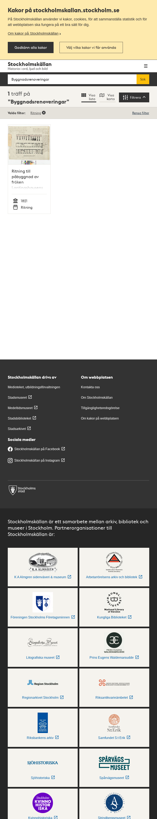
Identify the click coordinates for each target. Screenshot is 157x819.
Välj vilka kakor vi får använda (91, 47)
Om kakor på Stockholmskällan (33, 33)
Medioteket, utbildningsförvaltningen (34, 387)
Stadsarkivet (17, 429)
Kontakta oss (90, 387)
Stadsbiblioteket (19, 418)
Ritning (35, 113)
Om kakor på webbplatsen (100, 418)
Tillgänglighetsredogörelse (100, 408)
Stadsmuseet (17, 397)
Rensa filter (140, 113)
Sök (143, 79)
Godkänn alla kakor (31, 47)
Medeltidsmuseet (20, 408)
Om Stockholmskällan (97, 397)
